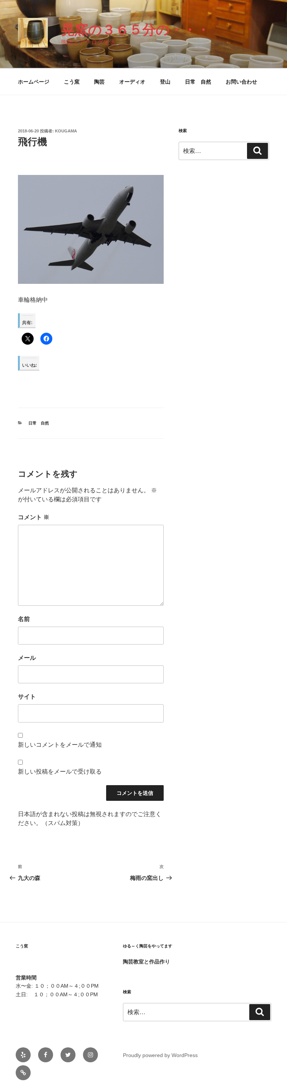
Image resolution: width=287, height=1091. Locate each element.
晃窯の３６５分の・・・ (135, 29)
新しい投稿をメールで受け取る (60, 771)
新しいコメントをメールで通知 (60, 745)
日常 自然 (198, 82)
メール (27, 658)
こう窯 (72, 82)
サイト (27, 696)
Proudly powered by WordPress (160, 1055)
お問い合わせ (241, 82)
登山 (165, 82)
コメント (33, 517)
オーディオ (132, 82)
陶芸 (99, 82)
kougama (66, 131)
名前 (24, 619)
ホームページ (33, 82)
